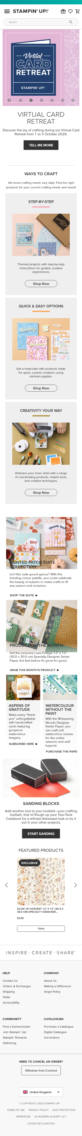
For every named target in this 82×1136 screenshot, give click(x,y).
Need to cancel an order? (41, 1061)
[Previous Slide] (6, 889)
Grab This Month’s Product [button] (32, 670)
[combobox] (41, 22)
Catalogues (53, 1019)
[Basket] (77, 11)
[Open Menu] (6, 11)
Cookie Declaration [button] (41, 1123)
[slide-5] (73, 100)
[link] (70, 11)
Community (12, 1019)
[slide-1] (31, 100)
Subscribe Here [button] (21, 744)
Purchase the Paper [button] (62, 751)
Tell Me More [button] (41, 145)
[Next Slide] (75, 889)
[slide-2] (41, 100)
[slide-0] (20, 100)
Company (51, 973)
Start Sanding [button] (41, 834)
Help (6, 973)
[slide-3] (52, 100)
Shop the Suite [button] (22, 595)
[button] (63, 11)
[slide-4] (62, 100)
